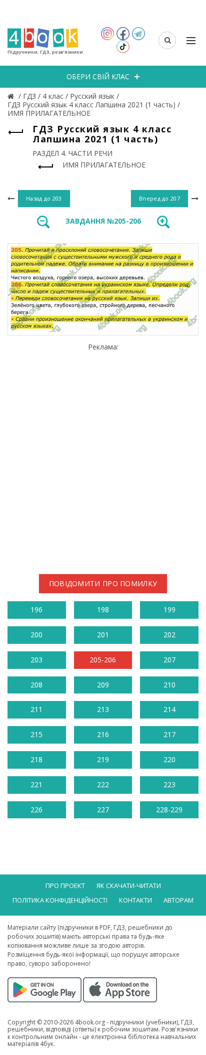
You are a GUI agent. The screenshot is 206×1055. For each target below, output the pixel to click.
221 (36, 784)
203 (36, 659)
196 (36, 609)
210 (170, 684)
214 (170, 709)
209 (103, 684)
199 (170, 609)
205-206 (103, 659)
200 (36, 634)
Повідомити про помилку (103, 583)
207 (170, 659)
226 (36, 809)
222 (103, 784)
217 (170, 734)
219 (103, 759)
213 (103, 709)
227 (103, 809)
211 (36, 709)
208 (36, 684)
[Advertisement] (103, 454)
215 (36, 734)
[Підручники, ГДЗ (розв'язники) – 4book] (12, 96)
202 (170, 634)
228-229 (169, 809)
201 (103, 634)
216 (103, 734)
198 (103, 609)
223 (170, 784)
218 (36, 759)
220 (170, 759)
